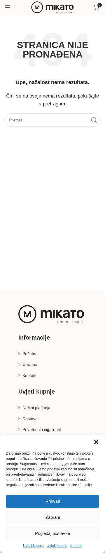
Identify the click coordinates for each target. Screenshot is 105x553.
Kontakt (76, 546)
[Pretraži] (94, 120)
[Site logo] (52, 6)
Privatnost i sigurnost (41, 429)
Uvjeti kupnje (33, 546)
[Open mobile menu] (7, 7)
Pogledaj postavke (52, 533)
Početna (30, 353)
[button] (96, 442)
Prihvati (53, 501)
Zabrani (53, 517)
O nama (29, 364)
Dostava (30, 418)
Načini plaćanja (36, 407)
